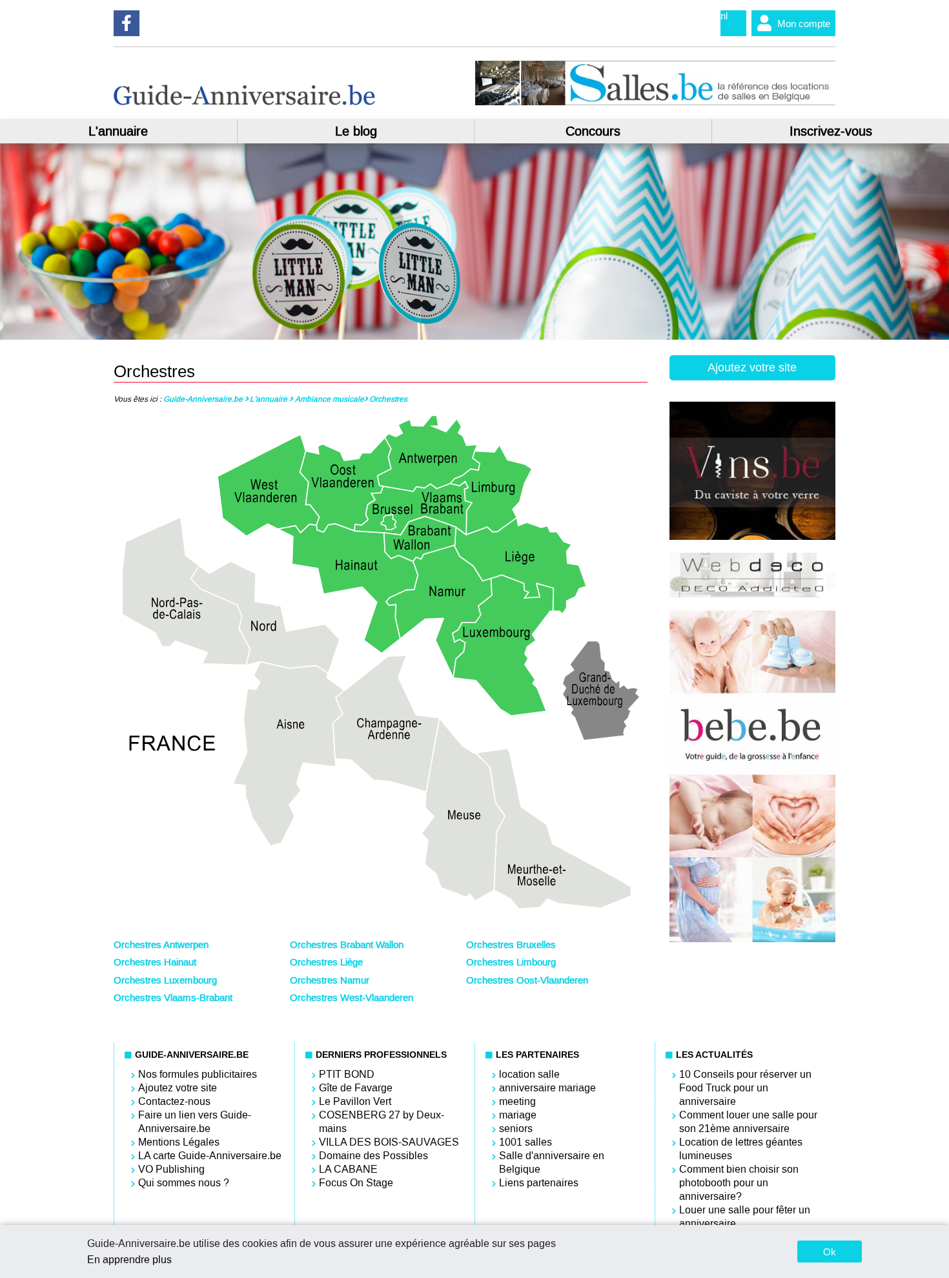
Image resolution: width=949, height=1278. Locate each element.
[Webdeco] (752, 594)
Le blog (356, 131)
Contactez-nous (174, 1101)
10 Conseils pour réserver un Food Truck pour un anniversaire (745, 1087)
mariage (517, 1115)
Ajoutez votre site (752, 367)
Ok (829, 1251)
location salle (529, 1074)
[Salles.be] (655, 102)
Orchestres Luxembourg (165, 980)
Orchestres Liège (326, 962)
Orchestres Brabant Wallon (346, 944)
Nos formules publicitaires (197, 1074)
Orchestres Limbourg (511, 962)
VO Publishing (171, 1169)
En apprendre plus (129, 1259)
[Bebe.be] (752, 939)
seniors (516, 1128)
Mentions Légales (178, 1142)
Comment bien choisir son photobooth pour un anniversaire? (739, 1182)
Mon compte (803, 23)
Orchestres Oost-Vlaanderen (527, 980)
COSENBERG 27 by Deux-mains (381, 1121)
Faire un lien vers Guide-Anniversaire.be (194, 1121)
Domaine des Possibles (373, 1155)
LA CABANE (348, 1169)
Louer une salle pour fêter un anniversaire (744, 1216)
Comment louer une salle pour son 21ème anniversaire (748, 1121)
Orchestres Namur (329, 980)
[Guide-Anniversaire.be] (244, 101)
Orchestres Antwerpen (161, 944)
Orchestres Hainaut (155, 962)
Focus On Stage (356, 1183)
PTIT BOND (346, 1074)
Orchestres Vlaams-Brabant (173, 997)
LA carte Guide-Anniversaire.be (209, 1155)
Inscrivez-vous (831, 131)
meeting (517, 1101)
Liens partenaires (538, 1183)
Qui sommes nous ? (183, 1183)
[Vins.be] (752, 536)
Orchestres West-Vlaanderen (351, 997)
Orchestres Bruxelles (511, 944)
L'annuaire (118, 131)
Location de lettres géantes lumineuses (740, 1148)
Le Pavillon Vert (355, 1101)
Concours (593, 131)
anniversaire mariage (547, 1088)
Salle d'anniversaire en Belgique (551, 1162)
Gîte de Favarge (356, 1088)
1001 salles (525, 1142)
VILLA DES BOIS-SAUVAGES (389, 1142)
